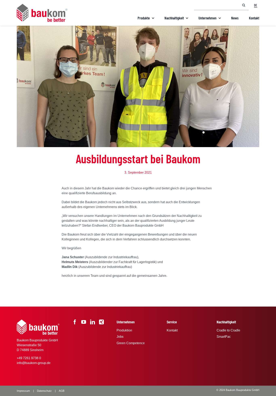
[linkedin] (92, 322)
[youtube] (83, 322)
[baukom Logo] (42, 5)
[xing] (101, 322)
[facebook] (74, 322)
